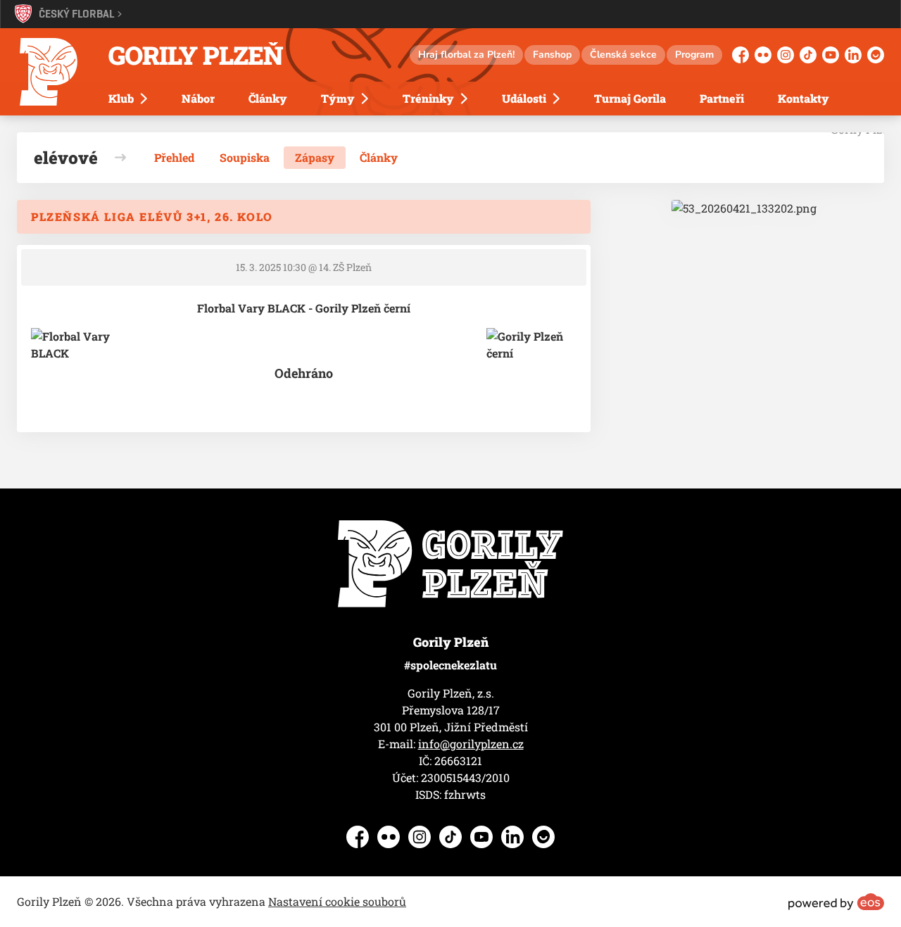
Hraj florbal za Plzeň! (466, 54)
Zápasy (314, 157)
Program (694, 54)
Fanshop (552, 54)
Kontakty (803, 98)
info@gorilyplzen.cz (471, 743)
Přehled (174, 157)
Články (267, 98)
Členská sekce (623, 54)
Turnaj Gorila (630, 98)
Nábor (198, 98)
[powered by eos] (836, 901)
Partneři (722, 98)
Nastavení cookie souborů (337, 901)
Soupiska (245, 157)
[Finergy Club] (744, 208)
